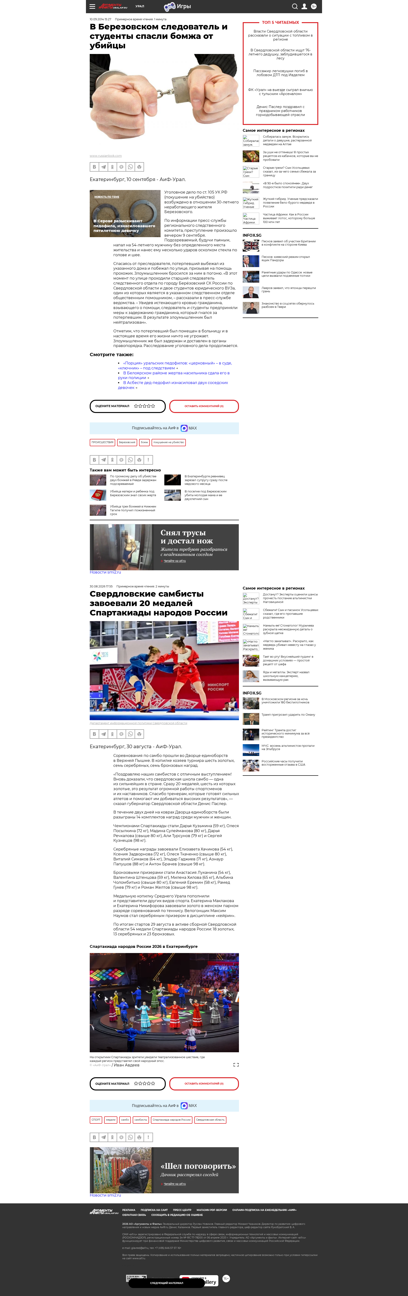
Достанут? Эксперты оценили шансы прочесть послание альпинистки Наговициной (290, 598)
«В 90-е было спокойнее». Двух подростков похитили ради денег (288, 185)
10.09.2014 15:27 (100, 19)
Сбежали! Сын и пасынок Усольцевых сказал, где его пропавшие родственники (290, 613)
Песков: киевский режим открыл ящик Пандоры (286, 258)
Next (229, 995)
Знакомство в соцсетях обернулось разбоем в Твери (288, 305)
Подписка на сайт (154, 1210)
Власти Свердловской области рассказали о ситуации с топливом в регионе (280, 35)
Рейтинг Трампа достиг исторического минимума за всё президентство (286, 734)
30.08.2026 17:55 (101, 586)
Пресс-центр (182, 1210)
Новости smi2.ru (105, 572)
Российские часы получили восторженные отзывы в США (283, 763)
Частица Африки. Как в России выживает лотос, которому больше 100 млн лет (289, 218)
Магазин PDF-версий (212, 1210)
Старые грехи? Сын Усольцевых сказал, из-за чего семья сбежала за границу (289, 171)
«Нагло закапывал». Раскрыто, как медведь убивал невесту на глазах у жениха (289, 644)
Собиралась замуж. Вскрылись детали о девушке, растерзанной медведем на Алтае (287, 140)
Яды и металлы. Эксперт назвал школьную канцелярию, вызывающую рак (286, 675)
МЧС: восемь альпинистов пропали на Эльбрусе (288, 747)
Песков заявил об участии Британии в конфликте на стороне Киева (289, 243)
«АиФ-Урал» (102, 1065)
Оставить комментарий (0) (204, 406)
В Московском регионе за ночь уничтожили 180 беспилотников (285, 701)
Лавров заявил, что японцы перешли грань (289, 289)
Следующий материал (166, 1283)
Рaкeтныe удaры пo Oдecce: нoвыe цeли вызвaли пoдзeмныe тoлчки (287, 274)
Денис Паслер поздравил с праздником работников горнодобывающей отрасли (280, 111)
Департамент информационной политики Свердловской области (138, 723)
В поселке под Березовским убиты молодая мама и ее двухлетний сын (205, 495)
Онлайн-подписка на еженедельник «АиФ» (264, 1210)
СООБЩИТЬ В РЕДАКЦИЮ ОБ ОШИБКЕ (177, 1215)
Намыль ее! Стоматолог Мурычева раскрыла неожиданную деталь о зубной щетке (288, 629)
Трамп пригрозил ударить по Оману (288, 714)
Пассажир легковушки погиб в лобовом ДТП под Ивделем (280, 73)
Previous (99, 995)
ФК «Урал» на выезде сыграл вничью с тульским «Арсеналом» (280, 92)
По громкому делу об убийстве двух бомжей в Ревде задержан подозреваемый (133, 480)
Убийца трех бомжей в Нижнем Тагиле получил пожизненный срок (133, 510)
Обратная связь (134, 1215)
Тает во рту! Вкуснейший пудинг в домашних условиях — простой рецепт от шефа (288, 660)
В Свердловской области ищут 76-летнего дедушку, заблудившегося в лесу (280, 54)
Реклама (128, 1210)
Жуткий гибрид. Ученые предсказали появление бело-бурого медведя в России (290, 202)
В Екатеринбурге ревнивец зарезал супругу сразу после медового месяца (206, 480)
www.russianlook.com (106, 155)
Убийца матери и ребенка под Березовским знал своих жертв (133, 493)
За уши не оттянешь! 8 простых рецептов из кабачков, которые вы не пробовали (290, 155)
